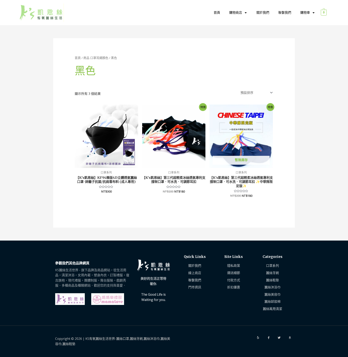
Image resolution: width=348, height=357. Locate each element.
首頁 (217, 13)
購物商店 (235, 13)
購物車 (305, 13)
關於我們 (262, 13)
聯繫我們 (284, 13)
